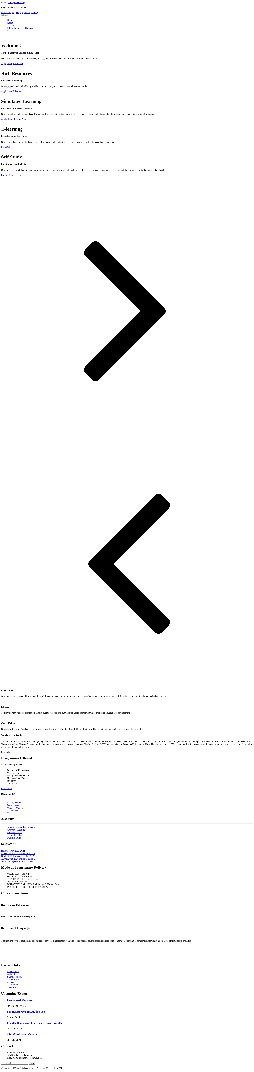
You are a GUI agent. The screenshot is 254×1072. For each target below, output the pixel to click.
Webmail (11, 974)
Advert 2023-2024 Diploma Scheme (18, 858)
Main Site (11, 987)
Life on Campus (14, 832)
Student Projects (14, 976)
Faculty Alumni (14, 802)
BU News (11, 30)
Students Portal (14, 979)
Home (10, 20)
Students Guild (14, 838)
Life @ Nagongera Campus (20, 28)
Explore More (20, 119)
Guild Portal (12, 984)
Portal (27, 12)
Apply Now (6, 63)
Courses (11, 25)
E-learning (18, 91)
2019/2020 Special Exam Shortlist (17, 861)
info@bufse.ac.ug (16, 2)
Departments (13, 805)
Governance (12, 810)
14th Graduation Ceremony (24, 1034)
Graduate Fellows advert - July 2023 (18, 856)
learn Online (7, 147)
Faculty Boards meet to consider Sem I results (34, 1022)
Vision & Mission (15, 808)
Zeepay (19, 12)
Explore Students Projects (13, 175)
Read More (18, 63)
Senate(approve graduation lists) (26, 1011)
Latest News (13, 971)
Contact (10, 33)
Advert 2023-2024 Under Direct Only (18, 853)
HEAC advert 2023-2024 (13, 851)
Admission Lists (14, 835)
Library (34, 12)
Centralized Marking (19, 1000)
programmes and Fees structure (21, 827)
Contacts (11, 813)
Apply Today (7, 119)
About (10, 22)
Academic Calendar (16, 830)
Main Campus (7, 12)
